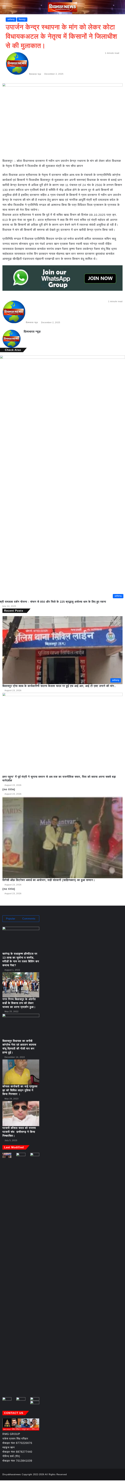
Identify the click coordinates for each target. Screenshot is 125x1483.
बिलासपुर (22, 19)
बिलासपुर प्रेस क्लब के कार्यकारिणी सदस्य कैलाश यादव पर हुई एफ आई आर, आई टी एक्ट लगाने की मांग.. (59, 686)
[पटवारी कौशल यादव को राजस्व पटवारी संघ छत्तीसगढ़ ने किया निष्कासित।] (20, 1113)
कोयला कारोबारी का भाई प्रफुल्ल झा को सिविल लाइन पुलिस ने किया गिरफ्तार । (19, 1090)
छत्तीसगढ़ (10, 19)
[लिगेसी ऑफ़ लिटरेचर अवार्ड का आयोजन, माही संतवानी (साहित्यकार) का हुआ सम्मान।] (62, 837)
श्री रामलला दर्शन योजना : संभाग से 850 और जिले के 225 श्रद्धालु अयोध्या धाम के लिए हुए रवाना (53, 601)
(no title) (8, 789)
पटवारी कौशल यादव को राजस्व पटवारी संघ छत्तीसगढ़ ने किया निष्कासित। (19, 1131)
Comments (28, 918)
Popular (10, 918)
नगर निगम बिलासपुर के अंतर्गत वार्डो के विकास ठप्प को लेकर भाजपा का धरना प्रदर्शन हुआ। (19, 1003)
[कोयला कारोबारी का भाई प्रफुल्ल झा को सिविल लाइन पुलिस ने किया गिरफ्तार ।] (20, 1072)
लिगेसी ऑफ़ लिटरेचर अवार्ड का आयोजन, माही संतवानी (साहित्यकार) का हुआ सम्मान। (48, 880)
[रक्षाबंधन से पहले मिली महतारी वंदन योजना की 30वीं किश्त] (34, 1403)
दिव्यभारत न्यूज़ (35, 74)
